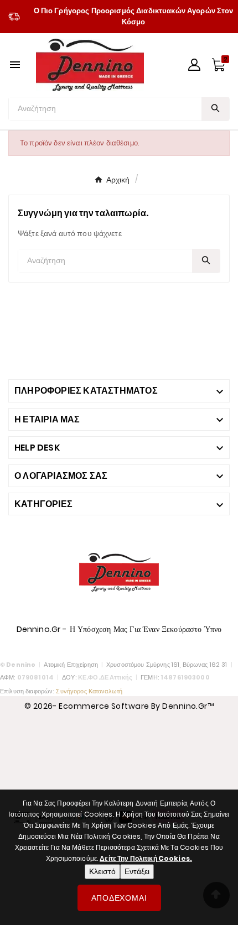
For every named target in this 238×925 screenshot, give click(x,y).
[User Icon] (194, 65)
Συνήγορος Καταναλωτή (89, 691)
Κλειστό (102, 871)
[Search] (215, 108)
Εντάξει (137, 871)
